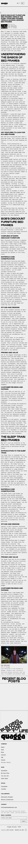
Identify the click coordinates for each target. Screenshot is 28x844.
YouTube (3, 789)
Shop (2, 749)
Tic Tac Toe (5, 775)
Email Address (6, 815)
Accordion (4, 770)
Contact (3, 754)
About (2, 747)
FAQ (2, 757)
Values (3, 759)
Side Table (4, 778)
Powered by (7, 829)
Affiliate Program (7, 796)
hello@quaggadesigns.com (9, 807)
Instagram (4, 786)
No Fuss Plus (5, 773)
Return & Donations (7, 799)
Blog (2, 752)
